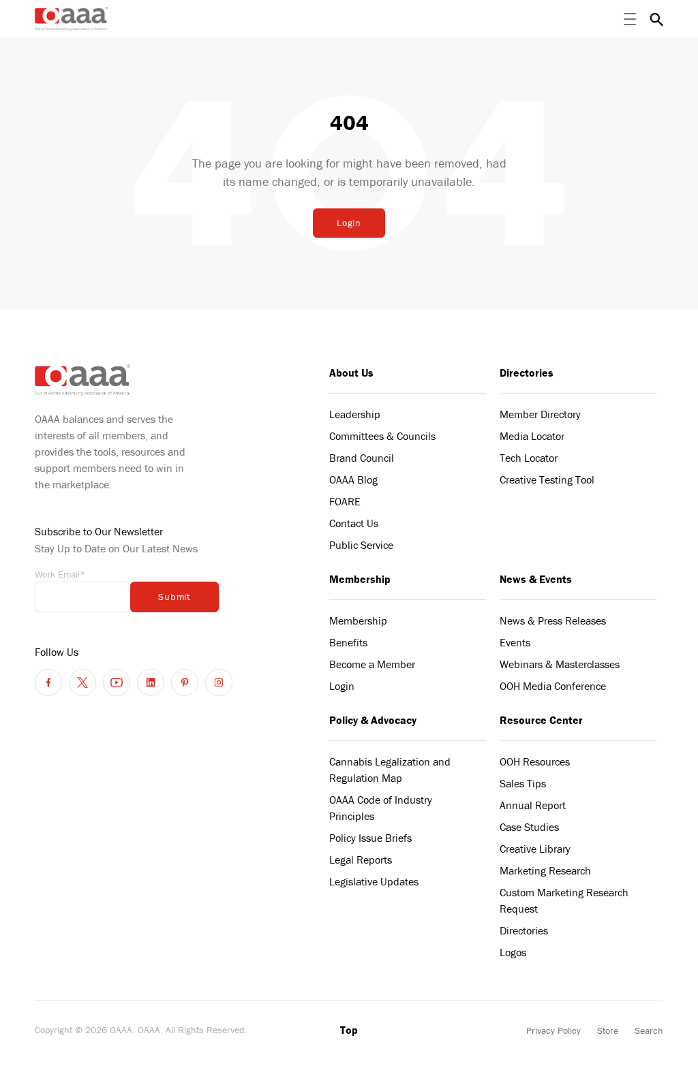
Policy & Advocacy (372, 720)
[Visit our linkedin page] (150, 682)
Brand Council (361, 457)
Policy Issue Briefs (370, 838)
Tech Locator (529, 457)
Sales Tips (523, 783)
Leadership (354, 414)
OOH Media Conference (553, 686)
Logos (513, 952)
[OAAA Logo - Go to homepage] (71, 19)
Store (607, 1030)
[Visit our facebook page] (48, 682)
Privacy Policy (553, 1030)
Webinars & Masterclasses (560, 664)
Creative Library (535, 848)
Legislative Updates (374, 881)
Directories (526, 372)
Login (349, 223)
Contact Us (353, 523)
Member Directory (540, 414)
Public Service (361, 545)
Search (649, 1030)
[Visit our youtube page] (116, 682)
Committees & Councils (382, 436)
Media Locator (532, 436)
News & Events (536, 579)
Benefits (348, 642)
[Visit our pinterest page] (184, 682)
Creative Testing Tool (547, 479)
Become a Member (372, 664)
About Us (351, 372)
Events (515, 642)
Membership (360, 579)
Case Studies (529, 827)
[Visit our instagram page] (218, 682)
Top (349, 1030)
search (656, 19)
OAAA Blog (353, 479)
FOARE (345, 501)
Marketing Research (545, 870)
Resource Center (541, 720)
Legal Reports (360, 859)
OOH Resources (535, 761)
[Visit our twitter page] (82, 682)
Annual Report (533, 805)
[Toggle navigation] (630, 19)
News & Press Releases (553, 620)
